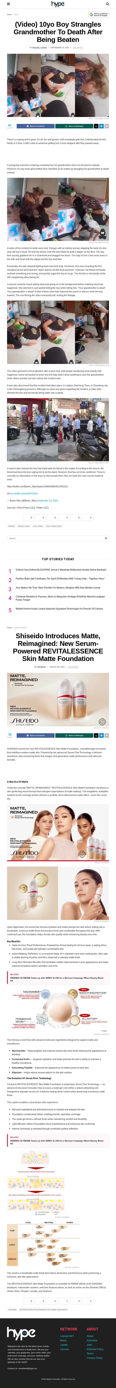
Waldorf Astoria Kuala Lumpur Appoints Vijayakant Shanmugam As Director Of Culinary (59, 608)
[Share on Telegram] (101, 126)
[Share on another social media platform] (106, 126)
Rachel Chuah (40, 48)
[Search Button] (107, 4)
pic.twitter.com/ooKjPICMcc (24, 493)
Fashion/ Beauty (20, 628)
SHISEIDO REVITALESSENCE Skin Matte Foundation (43, 1310)
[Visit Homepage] (58, 4)
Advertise (92, 1340)
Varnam (64, 1349)
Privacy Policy (95, 1358)
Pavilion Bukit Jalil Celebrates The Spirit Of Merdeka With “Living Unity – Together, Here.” (60, 578)
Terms (90, 1353)
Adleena (41, 667)
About (90, 1336)
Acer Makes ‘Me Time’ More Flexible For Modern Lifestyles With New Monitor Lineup (58, 587)
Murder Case (24, 526)
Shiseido (12, 1310)
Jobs (89, 1344)
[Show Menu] (8, 4)
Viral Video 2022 (53, 526)
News (16, 15)
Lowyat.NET (67, 1336)
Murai (63, 1340)
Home (9, 15)
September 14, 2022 (60, 48)
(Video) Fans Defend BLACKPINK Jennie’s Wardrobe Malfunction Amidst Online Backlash (61, 570)
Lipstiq (63, 1344)
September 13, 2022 (47, 500)
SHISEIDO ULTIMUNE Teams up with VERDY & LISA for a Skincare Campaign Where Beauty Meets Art (57, 979)
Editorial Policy (95, 1349)
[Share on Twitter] (96, 126)
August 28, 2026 (56, 667)
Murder (11, 526)
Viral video (38, 526)
